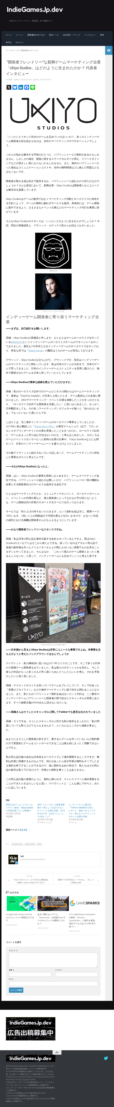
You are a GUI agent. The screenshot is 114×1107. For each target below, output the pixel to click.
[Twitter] (106, 1058)
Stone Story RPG (44, 426)
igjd (10, 79)
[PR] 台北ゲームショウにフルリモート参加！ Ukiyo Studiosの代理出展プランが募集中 (19, 807)
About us (19, 42)
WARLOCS (17, 342)
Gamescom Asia (17, 844)
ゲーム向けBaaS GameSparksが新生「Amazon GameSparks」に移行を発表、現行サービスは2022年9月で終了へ (83, 920)
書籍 (102, 35)
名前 (11, 970)
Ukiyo (39, 844)
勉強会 (9, 42)
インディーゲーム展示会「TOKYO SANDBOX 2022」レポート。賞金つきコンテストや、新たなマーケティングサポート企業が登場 (81, 810)
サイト (11, 979)
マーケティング (12, 50)
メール (58, 970)
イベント (19, 35)
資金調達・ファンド (71, 35)
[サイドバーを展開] (109, 50)
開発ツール (54, 35)
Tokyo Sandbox (30, 844)
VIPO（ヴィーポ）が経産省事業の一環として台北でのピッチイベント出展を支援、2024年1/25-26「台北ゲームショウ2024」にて (51, 810)
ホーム (9, 35)
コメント (13, 950)
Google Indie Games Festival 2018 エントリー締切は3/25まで (20, 917)
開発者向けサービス (36, 35)
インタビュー (90, 35)
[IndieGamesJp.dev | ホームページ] (35, 9)
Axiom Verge (36, 350)
